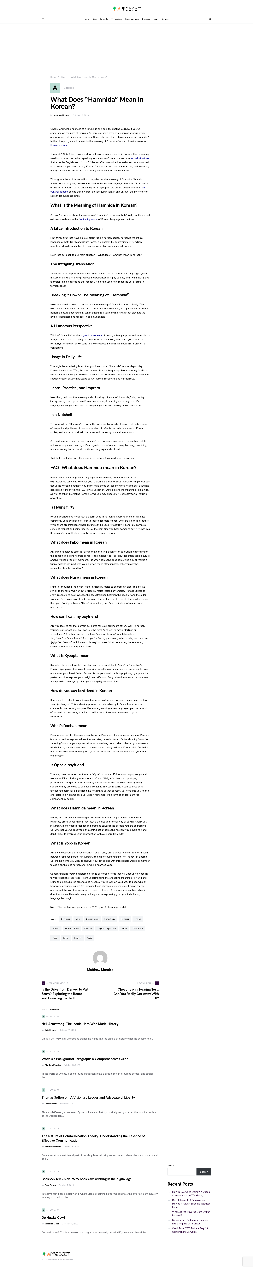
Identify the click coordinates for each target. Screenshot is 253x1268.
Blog (63, 77)
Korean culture (58, 145)
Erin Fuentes (50, 1030)
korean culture (71, 928)
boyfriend (65, 919)
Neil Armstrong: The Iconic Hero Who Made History (80, 1024)
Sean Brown (50, 1185)
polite (65, 938)
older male (138, 928)
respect (77, 938)
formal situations (139, 158)
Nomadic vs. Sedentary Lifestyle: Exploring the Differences (190, 1222)
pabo (55, 938)
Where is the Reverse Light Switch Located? (191, 1213)
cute (78, 919)
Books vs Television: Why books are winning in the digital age (86, 1179)
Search (170, 1165)
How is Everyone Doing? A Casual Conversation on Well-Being (191, 1193)
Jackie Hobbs (51, 1103)
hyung (138, 919)
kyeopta (88, 928)
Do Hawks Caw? (53, 1218)
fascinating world (88, 219)
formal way (109, 919)
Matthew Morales (61, 115)
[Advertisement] (126, 45)
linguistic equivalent (91, 335)
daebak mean (92, 919)
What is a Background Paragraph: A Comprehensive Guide (85, 1059)
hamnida (125, 919)
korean (56, 928)
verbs (89, 938)
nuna (124, 928)
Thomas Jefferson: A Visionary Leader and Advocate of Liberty (88, 1097)
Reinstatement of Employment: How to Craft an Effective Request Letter (191, 1204)
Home (53, 77)
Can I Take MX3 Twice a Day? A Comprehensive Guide (190, 1230)
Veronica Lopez (52, 1224)
